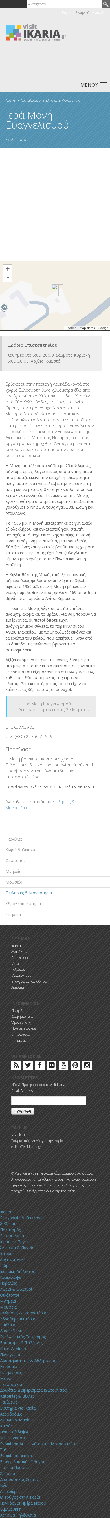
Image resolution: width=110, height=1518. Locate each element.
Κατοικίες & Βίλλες (17, 1396)
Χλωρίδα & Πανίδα (17, 1247)
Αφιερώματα (11, 1491)
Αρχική (11, 100)
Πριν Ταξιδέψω (14, 1431)
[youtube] (64, 1066)
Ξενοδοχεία (11, 1384)
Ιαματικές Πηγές (14, 1241)
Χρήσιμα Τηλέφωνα (18, 1515)
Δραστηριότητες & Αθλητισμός (28, 1360)
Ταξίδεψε (18, 969)
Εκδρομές (8, 1366)
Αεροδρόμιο (11, 1414)
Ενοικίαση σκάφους (18, 1455)
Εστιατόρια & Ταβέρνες (21, 1342)
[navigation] (55, 84)
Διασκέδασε (20, 957)
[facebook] (39, 1066)
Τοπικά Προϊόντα (16, 1467)
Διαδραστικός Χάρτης (19, 1479)
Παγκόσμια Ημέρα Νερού (23, 1503)
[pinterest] (75, 1066)
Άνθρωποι (9, 1223)
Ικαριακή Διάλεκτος (17, 1271)
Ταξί (4, 1449)
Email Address (22, 1090)
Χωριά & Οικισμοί (22, 849)
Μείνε (15, 963)
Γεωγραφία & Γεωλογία (22, 1217)
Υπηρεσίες (19, 1040)
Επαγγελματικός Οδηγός (29, 981)
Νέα (3, 1485)
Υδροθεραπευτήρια (23, 903)
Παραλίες (14, 839)
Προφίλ (17, 1010)
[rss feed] (16, 1066)
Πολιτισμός (10, 1229)
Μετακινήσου (21, 975)
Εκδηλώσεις (11, 1372)
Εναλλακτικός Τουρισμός (23, 1336)
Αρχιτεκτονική (13, 1259)
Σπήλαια (13, 914)
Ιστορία (7, 1253)
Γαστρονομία (12, 1235)
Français (98, 12)
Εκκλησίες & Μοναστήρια (61, 100)
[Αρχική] (36, 32)
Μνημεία (13, 871)
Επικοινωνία (20, 1034)
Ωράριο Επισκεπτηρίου (32, 345)
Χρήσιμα (17, 987)
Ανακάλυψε (29, 100)
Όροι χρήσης (21, 1022)
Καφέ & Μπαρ (13, 1348)
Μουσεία (14, 882)
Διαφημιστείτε (22, 1016)
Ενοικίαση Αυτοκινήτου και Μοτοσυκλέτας (39, 1443)
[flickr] (52, 1066)
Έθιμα (5, 1265)
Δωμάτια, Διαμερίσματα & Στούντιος (33, 1390)
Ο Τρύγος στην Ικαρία (20, 1497)
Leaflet (71, 328)
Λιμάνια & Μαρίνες (17, 1420)
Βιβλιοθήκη (10, 1509)
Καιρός (6, 1426)
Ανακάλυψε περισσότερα (28, 801)
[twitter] (28, 1066)
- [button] (8, 277)
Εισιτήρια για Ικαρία (18, 1408)
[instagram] (87, 1066)
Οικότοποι (15, 860)
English (67, 12)
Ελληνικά (82, 12)
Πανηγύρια (10, 1354)
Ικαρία (16, 945)
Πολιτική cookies (23, 1028)
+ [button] (8, 268)
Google (103, 328)
